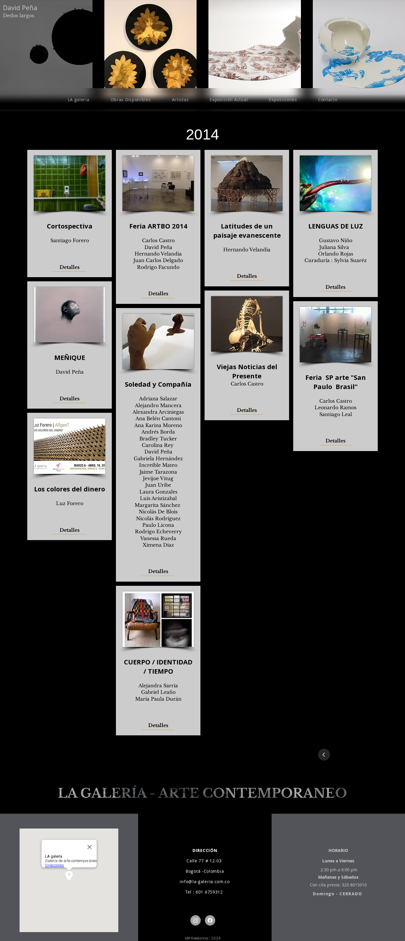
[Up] (195, 920)
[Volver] (324, 755)
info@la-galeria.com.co (204, 881)
